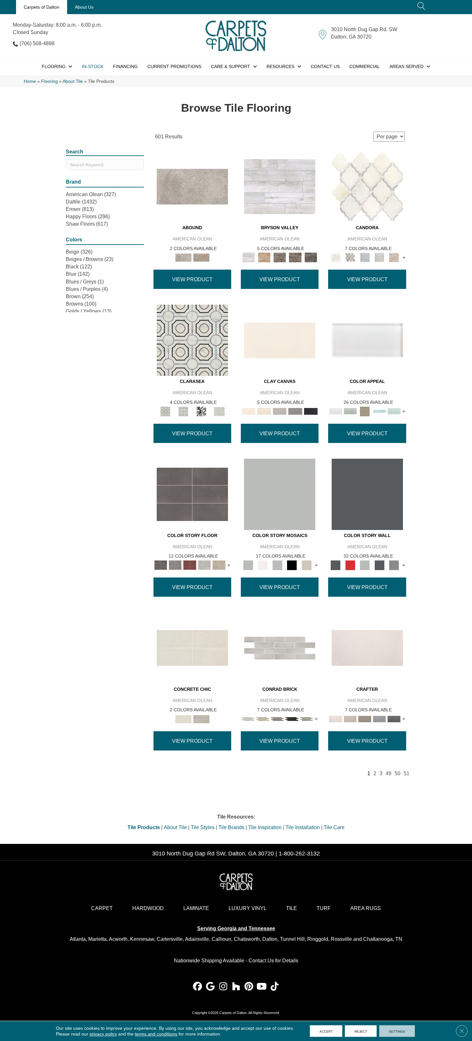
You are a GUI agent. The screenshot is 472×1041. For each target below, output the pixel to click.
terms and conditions (156, 1034)
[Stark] (291, 718)
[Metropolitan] (192, 340)
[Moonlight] (379, 411)
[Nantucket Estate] (280, 257)
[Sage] (306, 718)
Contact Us (261, 960)
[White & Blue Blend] (364, 257)
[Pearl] (367, 340)
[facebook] (197, 986)
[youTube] (261, 986)
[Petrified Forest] (295, 257)
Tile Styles (202, 827)
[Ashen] (201, 257)
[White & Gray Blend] (379, 257)
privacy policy (103, 1034)
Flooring (49, 81)
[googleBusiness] (210, 986)
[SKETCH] (379, 718)
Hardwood (148, 908)
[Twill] (350, 718)
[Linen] (262, 718)
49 (388, 773)
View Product (192, 279)
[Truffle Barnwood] (311, 257)
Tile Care (334, 827)
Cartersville (170, 939)
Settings (397, 1031)
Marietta (97, 939)
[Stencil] (280, 411)
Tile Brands (231, 827)
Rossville (341, 939)
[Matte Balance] (204, 564)
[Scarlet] (350, 564)
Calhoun (221, 939)
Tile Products (143, 827)
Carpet (102, 908)
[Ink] (394, 718)
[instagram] (223, 986)
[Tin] (277, 718)
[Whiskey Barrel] (264, 257)
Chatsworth (247, 939)
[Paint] (264, 411)
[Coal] (311, 411)
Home (30, 81)
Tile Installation (302, 827)
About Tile (73, 81)
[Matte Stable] (219, 564)
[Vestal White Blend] (367, 186)
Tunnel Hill (292, 939)
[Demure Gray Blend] (350, 257)
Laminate (196, 908)
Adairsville (197, 939)
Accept (326, 1031)
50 (397, 773)
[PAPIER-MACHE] (367, 647)
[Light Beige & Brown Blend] (394, 257)
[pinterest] (249, 986)
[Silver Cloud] (350, 411)
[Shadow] (367, 493)
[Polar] (279, 647)
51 (406, 773)
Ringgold (317, 939)
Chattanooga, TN (382, 939)
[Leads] (295, 411)
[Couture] (201, 411)
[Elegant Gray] (201, 718)
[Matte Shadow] (192, 493)
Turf (324, 908)
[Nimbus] (192, 186)
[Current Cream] (192, 647)
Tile (291, 908)
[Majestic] (219, 411)
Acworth (118, 939)
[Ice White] (262, 564)
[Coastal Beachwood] (279, 186)
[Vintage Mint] (394, 411)
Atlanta (78, 939)
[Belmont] (183, 411)
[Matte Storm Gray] (175, 564)
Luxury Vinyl (248, 908)
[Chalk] (279, 340)
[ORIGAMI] (364, 718)
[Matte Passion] (189, 564)
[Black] (291, 564)
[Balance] (279, 493)
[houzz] (236, 986)
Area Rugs (365, 908)
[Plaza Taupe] (364, 411)
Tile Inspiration (265, 827)
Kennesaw (142, 939)
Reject (360, 1031)
